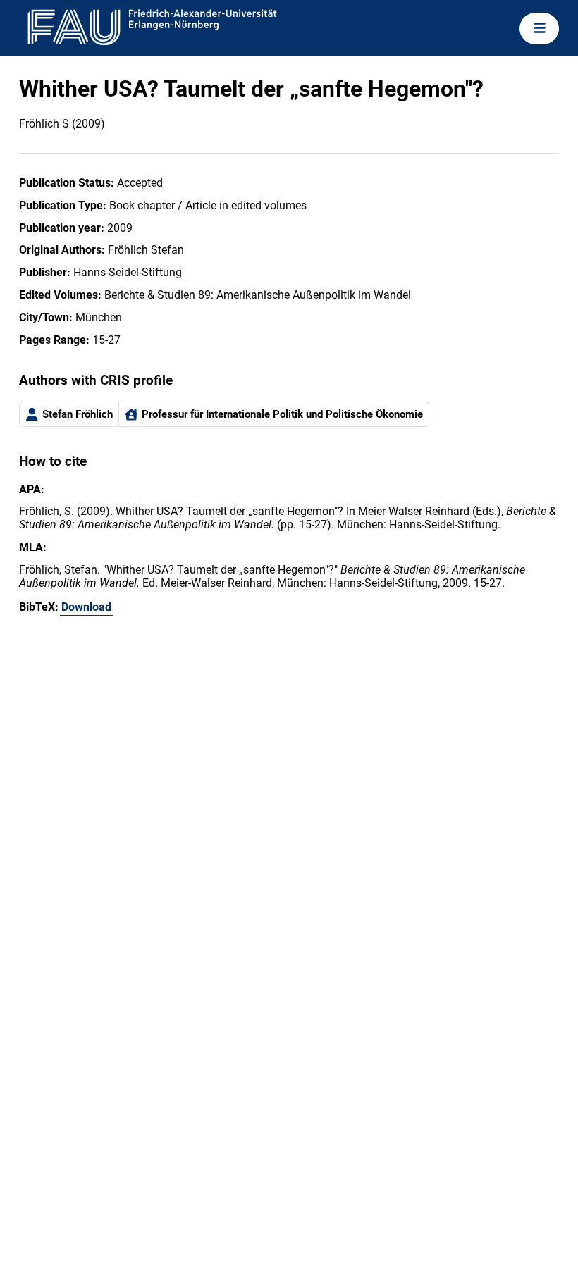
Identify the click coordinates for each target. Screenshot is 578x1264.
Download (86, 607)
